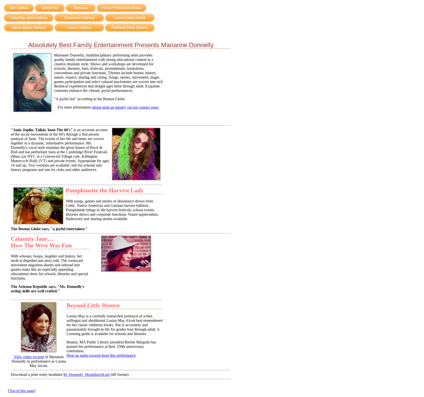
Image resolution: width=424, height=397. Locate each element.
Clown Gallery (79, 27)
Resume (81, 8)
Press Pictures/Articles (121, 8)
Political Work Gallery (129, 27)
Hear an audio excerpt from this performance (101, 355)
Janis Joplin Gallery (29, 27)
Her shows (19, 8)
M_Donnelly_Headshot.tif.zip (86, 374)
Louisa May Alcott (130, 17)
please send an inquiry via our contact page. (125, 107)
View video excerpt (29, 357)
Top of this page (21, 391)
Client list (50, 8)
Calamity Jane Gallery (28, 17)
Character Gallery (79, 17)
